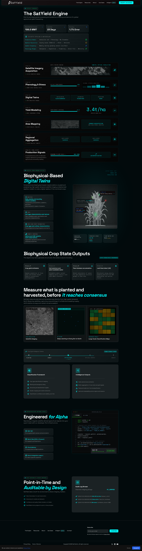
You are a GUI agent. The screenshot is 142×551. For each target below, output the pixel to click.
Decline (129, 548)
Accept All (136, 548)
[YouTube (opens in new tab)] (117, 544)
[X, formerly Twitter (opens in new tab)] (112, 544)
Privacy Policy (27, 544)
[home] (15, 3)
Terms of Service (36, 544)
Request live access (126, 2)
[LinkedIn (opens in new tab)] (115, 544)
